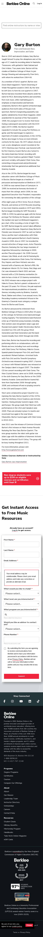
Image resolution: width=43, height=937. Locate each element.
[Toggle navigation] (2, 4)
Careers (7, 809)
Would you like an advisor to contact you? (20, 623)
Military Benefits (10, 825)
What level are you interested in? (19, 599)
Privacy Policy (25, 932)
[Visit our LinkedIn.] (30, 701)
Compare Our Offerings (13, 783)
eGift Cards (8, 839)
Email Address (10, 561)
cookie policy (17, 926)
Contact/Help (9, 813)
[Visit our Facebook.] (5, 701)
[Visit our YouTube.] (21, 701)
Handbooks (8, 832)
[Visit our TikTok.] (38, 701)
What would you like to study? (17, 589)
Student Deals (10, 821)
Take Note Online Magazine (15, 836)
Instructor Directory (12, 802)
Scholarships (9, 806)
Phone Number (10, 635)
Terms (15, 932)
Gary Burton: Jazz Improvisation (14, 462)
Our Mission (8, 795)
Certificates (8, 776)
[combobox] (21, 614)
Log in (15, 530)
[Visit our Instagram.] (12, 701)
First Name (9, 540)
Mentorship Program (12, 829)
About (6, 791)
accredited (17, 851)
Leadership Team (11, 798)
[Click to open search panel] (34, 3)
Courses (7, 779)
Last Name (8, 550)
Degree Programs (11, 772)
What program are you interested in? (20, 610)
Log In (39, 4)
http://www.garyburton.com (13, 450)
